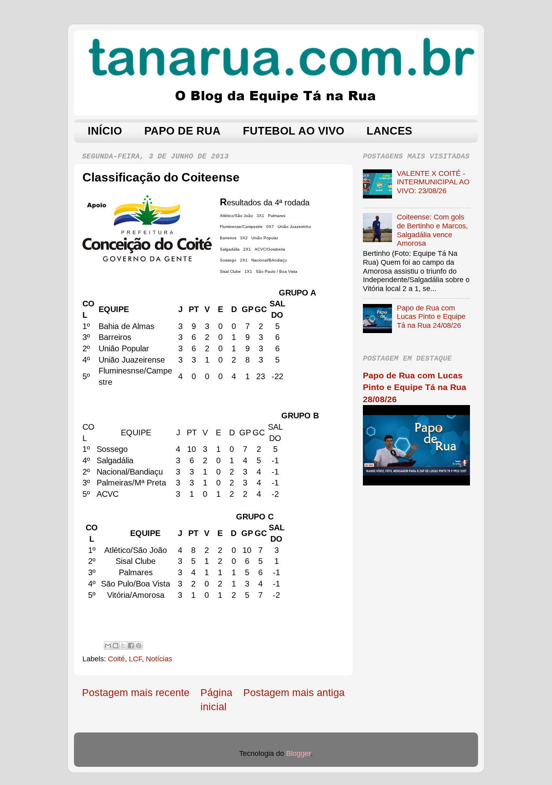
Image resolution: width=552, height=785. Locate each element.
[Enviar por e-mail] (108, 646)
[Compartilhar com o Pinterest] (139, 646)
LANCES (389, 131)
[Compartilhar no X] (123, 646)
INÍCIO (105, 131)
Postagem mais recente (136, 692)
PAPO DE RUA (182, 131)
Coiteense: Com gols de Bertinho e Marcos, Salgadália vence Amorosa (432, 230)
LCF (135, 659)
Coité (116, 659)
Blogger (298, 753)
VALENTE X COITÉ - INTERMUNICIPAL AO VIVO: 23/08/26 (433, 182)
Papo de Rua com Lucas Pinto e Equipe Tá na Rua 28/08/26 (414, 387)
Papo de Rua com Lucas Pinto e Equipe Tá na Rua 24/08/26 (431, 316)
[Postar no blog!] (116, 646)
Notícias (159, 659)
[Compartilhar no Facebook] (131, 646)
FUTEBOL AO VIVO (293, 131)
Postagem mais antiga (294, 692)
